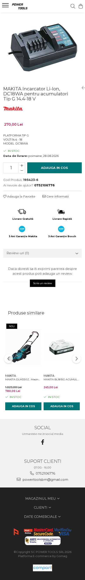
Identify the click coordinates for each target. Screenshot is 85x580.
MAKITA (10, 375)
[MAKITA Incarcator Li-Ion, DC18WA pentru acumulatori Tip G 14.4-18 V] (42, 47)
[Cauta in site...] (73, 6)
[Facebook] (42, 442)
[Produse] (6, 6)
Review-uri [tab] (18, 253)
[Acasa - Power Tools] (28, 6)
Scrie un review (42, 283)
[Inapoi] (81, 88)
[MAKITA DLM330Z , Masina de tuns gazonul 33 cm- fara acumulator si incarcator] (23, 347)
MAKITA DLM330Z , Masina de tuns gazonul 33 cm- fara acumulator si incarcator (23, 379)
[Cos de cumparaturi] (80, 6)
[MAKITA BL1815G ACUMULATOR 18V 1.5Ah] (62, 347)
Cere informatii (57, 196)
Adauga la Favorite (20, 196)
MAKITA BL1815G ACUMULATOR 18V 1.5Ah (62, 379)
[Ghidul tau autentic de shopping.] (42, 568)
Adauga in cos (54, 168)
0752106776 (45, 473)
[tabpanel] (42, 47)
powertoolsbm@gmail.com (45, 479)
